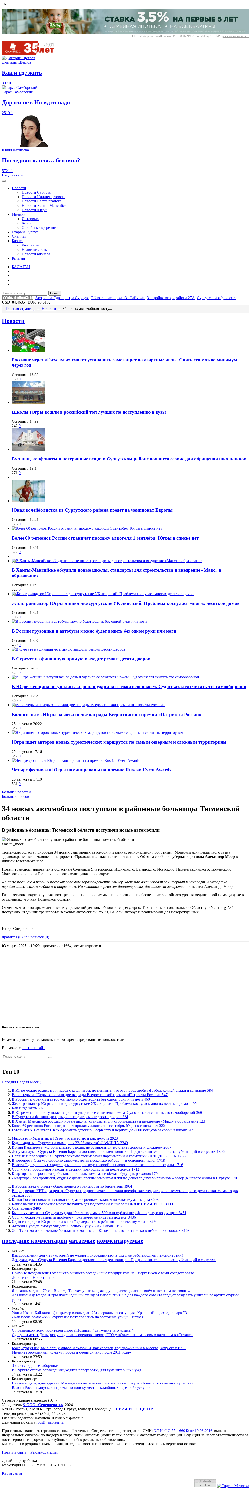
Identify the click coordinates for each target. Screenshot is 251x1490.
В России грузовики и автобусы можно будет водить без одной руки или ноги (94, 631)
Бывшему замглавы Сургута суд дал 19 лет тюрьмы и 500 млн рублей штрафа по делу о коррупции (99, 1213)
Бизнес (17, 241)
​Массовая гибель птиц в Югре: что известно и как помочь (65, 1138)
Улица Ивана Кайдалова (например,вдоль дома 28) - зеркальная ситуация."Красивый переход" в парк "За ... (102, 1313)
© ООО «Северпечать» (43, 1405)
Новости (19, 188)
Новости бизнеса (36, 254)
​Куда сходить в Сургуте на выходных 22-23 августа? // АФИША (70, 1143)
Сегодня (9, 1082)
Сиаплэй (19, 236)
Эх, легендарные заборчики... (36, 1365)
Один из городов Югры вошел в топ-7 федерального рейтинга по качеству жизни (84, 1222)
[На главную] (31, 53)
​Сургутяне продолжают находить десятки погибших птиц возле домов (75, 1169)
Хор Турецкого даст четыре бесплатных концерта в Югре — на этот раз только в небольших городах (100, 1230)
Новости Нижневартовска (43, 197)
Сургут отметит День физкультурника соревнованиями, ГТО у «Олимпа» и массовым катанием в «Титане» (102, 1335)
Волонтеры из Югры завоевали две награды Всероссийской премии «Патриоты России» (106, 714)
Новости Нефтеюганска (42, 201)
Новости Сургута (36, 192)
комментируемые (120, 1240)
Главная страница (20, 308)
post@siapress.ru (51, 1422)
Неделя (23, 1082)
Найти (54, 293)
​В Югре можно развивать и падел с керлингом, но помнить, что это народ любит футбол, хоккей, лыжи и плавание (112, 1090)
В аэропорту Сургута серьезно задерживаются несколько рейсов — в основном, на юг (88, 1160)
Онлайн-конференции (40, 227)
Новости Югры (34, 210)
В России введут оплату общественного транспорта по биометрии (72, 1186)
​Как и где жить (28, 1108)
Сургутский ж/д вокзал (216, 298)
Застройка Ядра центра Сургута (62, 298)
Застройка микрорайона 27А (171, 298)
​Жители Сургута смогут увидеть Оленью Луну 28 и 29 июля (67, 1226)
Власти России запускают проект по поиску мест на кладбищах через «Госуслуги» (81, 1387)
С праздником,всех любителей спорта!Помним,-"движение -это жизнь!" (72, 1330)
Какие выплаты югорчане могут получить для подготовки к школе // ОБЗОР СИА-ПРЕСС (92, 1204)
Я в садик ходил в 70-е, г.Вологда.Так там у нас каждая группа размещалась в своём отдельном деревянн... (101, 1291)
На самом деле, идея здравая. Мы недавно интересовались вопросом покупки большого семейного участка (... (104, 1383)
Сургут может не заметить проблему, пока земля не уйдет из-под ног (74, 1217)
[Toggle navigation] (4, 181)
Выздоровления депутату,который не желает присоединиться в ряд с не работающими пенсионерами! (97, 1255)
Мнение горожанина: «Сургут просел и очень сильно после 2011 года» (71, 1352)
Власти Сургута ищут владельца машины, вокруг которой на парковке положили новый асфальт (97, 1165)
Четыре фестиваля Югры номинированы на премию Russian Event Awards (91, 769)
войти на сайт (33, 1048)
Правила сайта (14, 1452)
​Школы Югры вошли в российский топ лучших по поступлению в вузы (89, 412)
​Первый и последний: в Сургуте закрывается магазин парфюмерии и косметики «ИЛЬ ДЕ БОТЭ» (99, 1156)
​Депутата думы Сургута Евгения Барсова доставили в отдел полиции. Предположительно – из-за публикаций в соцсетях (118, 1152)
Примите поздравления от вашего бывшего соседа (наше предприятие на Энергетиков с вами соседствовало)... (105, 1273)
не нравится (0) (36, 937)
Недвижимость (34, 249)
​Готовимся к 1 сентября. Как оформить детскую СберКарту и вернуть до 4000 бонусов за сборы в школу (103, 1130)
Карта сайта (12, 1473)
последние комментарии (34, 1240)
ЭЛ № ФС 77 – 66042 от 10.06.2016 (183, 1431)
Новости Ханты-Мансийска (45, 205)
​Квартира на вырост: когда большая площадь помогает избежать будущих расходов (86, 1174)
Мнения (18, 214)
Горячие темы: (17, 298)
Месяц (35, 1082)
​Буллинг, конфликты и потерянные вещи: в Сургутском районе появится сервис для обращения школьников (129, 458)
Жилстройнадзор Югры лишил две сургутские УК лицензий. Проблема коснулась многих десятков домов (125, 603)
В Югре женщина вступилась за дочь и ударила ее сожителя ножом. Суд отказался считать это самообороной (129, 686)
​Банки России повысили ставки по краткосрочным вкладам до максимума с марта (85, 1199)
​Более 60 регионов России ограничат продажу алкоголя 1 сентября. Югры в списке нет (105, 537)
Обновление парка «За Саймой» (118, 298)
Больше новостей (16, 792)
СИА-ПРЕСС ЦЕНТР (134, 1409)
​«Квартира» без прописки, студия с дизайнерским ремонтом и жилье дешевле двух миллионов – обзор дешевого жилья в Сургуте (125, 1178)
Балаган (18, 258)
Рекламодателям (44, 1452)
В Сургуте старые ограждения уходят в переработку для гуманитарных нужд (76, 1370)
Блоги (27, 223)
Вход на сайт (13, 175)
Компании (30, 245)
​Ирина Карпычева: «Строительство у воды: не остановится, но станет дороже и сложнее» (91, 1147)
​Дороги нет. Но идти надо (33, 1277)
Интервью (30, 219)
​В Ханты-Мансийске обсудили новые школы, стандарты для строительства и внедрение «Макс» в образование (108, 1121)
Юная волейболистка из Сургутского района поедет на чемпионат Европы (92, 510)
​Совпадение (26, 1208)
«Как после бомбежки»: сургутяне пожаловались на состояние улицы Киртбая (77, 1317)
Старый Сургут (25, 232)
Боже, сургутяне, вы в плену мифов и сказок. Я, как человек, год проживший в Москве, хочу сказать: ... (99, 1348)
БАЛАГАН (21, 267)
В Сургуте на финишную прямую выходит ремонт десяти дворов (81, 658)
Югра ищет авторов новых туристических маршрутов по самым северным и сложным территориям (119, 742)
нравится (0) (12, 937)
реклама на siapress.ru (235, 36)
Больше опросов (15, 796)
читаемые (82, 1240)
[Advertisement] (125, 986)
